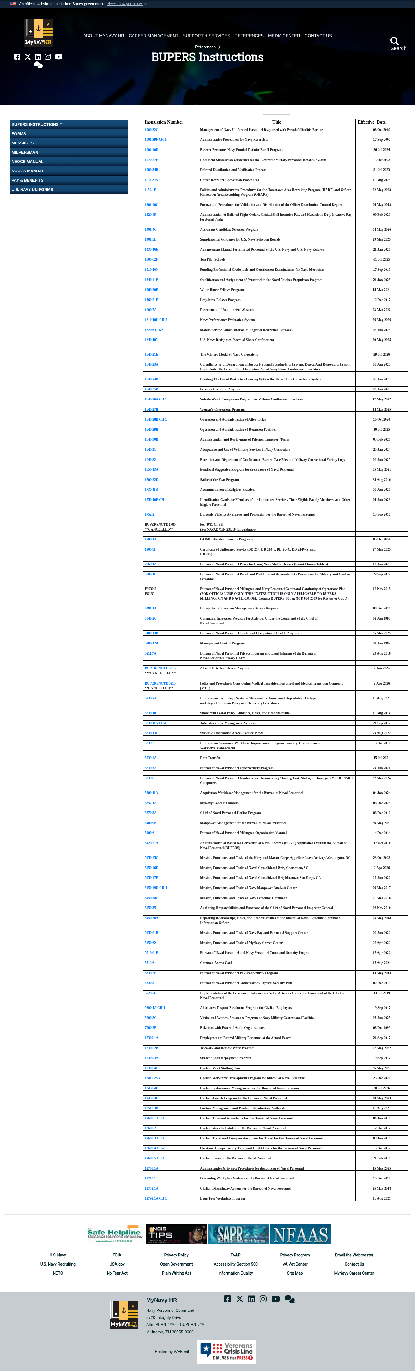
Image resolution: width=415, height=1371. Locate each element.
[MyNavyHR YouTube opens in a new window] (58, 57)
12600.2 (150, 1128)
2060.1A (151, 564)
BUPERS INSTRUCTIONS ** (37, 124)
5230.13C (151, 733)
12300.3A (151, 1058)
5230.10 (150, 713)
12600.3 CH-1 (155, 1138)
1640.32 (150, 460)
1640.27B (151, 409)
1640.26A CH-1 (156, 399)
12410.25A (152, 1078)
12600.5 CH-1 (155, 1158)
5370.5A (151, 813)
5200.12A (151, 643)
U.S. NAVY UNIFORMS (32, 189)
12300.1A (151, 1038)
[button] (127, 4)
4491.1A (151, 608)
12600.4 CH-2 (155, 1148)
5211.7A (150, 653)
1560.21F (151, 300)
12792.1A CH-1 (156, 1198)
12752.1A (151, 1188)
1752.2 (149, 514)
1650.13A (151, 470)
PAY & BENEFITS (27, 180)
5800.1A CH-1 (155, 1008)
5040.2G (151, 618)
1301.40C (151, 205)
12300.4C (151, 1068)
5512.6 (149, 963)
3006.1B (150, 574)
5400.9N (151, 823)
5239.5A (151, 768)
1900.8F (150, 549)
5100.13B (151, 633)
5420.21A (151, 843)
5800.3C (151, 1018)
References (206, 47)
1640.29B (151, 430)
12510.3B (151, 1108)
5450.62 (150, 943)
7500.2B (150, 1028)
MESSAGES (23, 143)
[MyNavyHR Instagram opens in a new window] (48, 57)
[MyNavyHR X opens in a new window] (27, 57)
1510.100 (151, 270)
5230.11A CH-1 (156, 723)
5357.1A (151, 803)
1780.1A (151, 539)
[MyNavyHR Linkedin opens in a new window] (38, 57)
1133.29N (151, 180)
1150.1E (150, 190)
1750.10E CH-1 (156, 500)
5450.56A (151, 918)
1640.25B (151, 389)
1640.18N (151, 340)
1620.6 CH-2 (154, 330)
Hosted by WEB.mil (172, 1351)
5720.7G (151, 993)
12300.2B (151, 1048)
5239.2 (149, 743)
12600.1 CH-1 (155, 1118)
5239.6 (149, 778)
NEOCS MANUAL (28, 161)
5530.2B (150, 973)
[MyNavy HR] (38, 33)
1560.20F (151, 290)
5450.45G (151, 858)
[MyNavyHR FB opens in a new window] (17, 57)
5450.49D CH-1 (156, 888)
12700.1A (151, 1168)
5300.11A (151, 793)
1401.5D (151, 239)
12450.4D (151, 1098)
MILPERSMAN (25, 152)
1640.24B (151, 379)
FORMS (19, 133)
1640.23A (151, 364)
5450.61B (151, 933)
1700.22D (151, 480)
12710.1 (150, 1178)
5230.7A (151, 698)
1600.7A (151, 310)
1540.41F (151, 280)
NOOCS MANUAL (28, 171)
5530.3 (149, 983)
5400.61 (150, 833)
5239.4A (151, 758)
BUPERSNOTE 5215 (160, 668)
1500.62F (151, 259)
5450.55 (150, 908)
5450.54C (151, 898)
